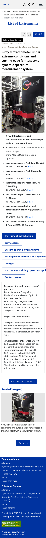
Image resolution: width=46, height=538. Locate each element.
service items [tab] (12, 242)
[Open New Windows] (23, 34)
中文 (40, 34)
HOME (7, 11)
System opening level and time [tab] (22, 249)
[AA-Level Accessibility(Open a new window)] (11, 525)
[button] (24, 4)
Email (30, 166)
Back (21, 443)
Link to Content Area (10, 1)
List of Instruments (23, 381)
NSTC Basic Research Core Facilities (21, 14)
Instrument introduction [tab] (19, 235)
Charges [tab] (9, 263)
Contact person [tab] (13, 277)
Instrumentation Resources (26, 11)
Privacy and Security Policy (13, 532)
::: (2, 11)
